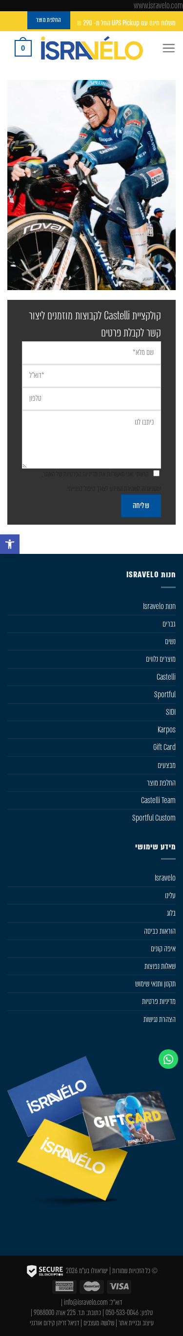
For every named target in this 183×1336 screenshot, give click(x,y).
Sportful (165, 694)
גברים (169, 623)
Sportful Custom (154, 818)
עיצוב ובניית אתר (136, 1323)
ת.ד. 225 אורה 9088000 (59, 1313)
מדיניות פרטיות (159, 1001)
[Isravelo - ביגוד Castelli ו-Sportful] (91, 48)
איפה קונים (163, 948)
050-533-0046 (122, 1313)
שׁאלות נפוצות (160, 966)
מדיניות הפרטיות (80, 474)
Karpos (167, 729)
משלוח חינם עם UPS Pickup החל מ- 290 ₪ (126, 23)
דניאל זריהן (67, 1323)
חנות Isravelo (159, 606)
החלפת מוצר (161, 782)
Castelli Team (158, 800)
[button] (10, 544)
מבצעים (167, 765)
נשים (170, 641)
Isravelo (165, 878)
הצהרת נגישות (159, 1019)
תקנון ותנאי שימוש (155, 983)
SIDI (171, 712)
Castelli (166, 677)
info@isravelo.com (86, 1302)
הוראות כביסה (160, 931)
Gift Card (164, 747)
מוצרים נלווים (161, 659)
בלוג (171, 913)
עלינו (170, 895)
